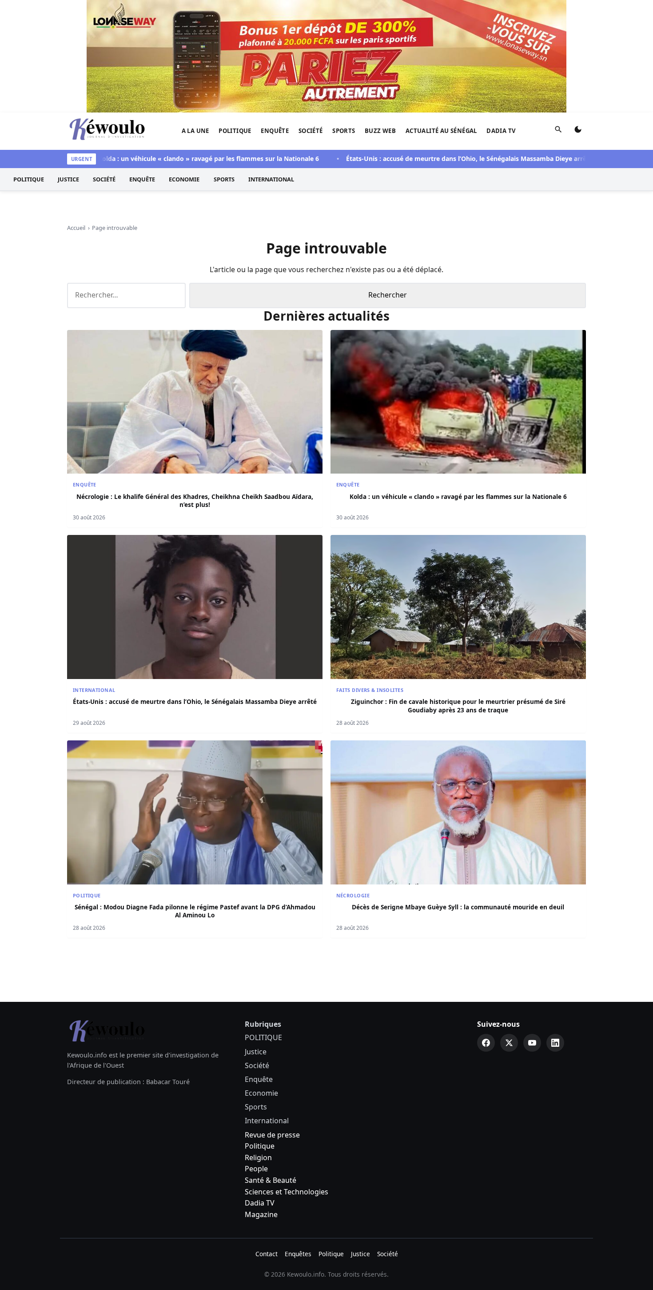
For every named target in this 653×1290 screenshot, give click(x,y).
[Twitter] (509, 1043)
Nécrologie (353, 895)
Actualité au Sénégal (441, 131)
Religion (258, 1157)
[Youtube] (532, 1043)
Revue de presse (272, 1135)
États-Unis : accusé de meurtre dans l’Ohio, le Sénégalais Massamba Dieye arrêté (439, 158)
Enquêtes (298, 1254)
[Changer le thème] (578, 131)
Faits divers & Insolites (369, 690)
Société (311, 131)
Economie (184, 179)
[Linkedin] (555, 1043)
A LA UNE (195, 131)
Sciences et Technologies (286, 1192)
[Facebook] (486, 1043)
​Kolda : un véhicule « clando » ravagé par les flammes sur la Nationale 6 (179, 158)
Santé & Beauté (270, 1180)
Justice (68, 179)
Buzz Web (380, 131)
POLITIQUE (235, 131)
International (271, 179)
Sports (343, 131)
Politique (260, 1146)
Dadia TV (501, 131)
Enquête (275, 131)
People (256, 1168)
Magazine (261, 1214)
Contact (266, 1254)
